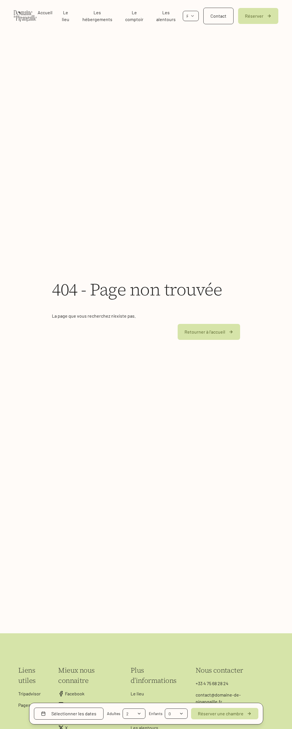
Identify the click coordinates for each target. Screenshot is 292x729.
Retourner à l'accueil (204, 331)
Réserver (254, 16)
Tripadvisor (29, 693)
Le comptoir (134, 16)
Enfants (156, 713)
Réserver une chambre (221, 713)
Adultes (113, 713)
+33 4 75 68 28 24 (212, 683)
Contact (218, 16)
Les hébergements (97, 16)
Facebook (74, 693)
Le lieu (65, 16)
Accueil (45, 12)
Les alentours (166, 16)
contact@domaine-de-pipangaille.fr (218, 698)
